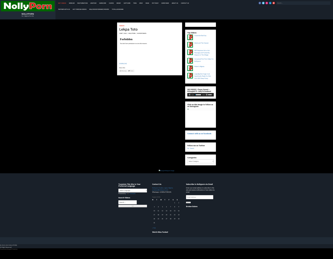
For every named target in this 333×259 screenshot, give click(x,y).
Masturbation (82, 3)
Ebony (119, 3)
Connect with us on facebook (199, 133)
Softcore (127, 3)
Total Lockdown (117, 9)
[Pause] (189, 95)
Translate (132, 193)
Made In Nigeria (199, 66)
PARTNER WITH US (64, 9)
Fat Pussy (155, 3)
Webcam (72, 3)
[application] (200, 94)
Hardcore (102, 3)
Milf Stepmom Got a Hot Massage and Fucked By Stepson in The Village (202, 53)
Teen (134, 3)
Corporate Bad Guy (200, 35)
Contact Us (185, 3)
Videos (121, 26)
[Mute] (207, 95)
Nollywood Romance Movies (99, 9)
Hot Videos (62, 3)
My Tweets (190, 148)
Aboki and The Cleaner (201, 43)
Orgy (141, 3)
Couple (111, 3)
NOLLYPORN (28, 13)
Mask (147, 3)
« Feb (154, 228)
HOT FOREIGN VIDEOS (80, 9)
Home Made (165, 3)
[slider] (198, 94)
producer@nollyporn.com (160, 190)
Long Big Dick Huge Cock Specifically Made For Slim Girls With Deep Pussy (202, 76)
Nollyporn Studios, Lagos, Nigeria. (162, 188)
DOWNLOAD (123, 63)
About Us (175, 3)
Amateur (93, 3)
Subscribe (188, 202)
